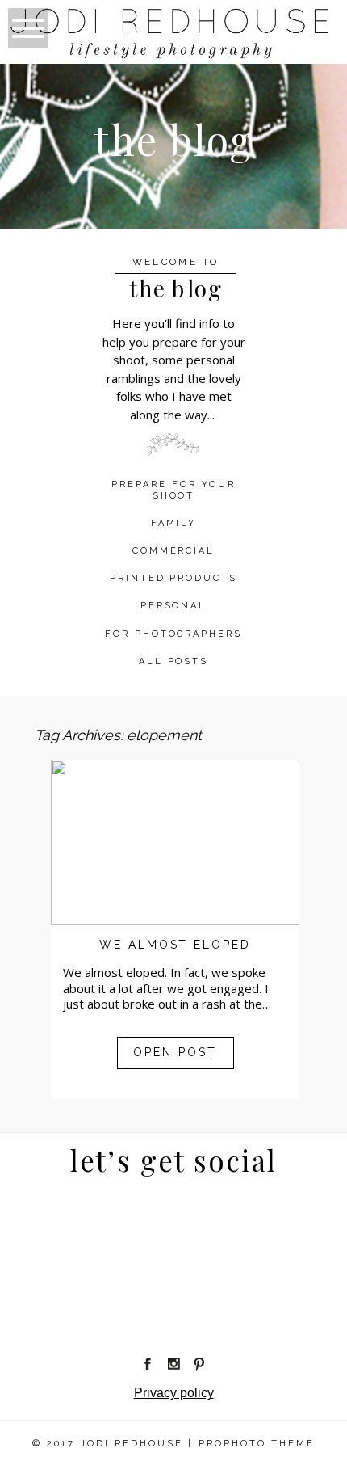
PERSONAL (173, 605)
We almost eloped (175, 944)
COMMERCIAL (173, 550)
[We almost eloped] (175, 842)
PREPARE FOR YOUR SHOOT (173, 489)
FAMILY (174, 523)
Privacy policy (174, 1393)
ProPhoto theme (257, 1443)
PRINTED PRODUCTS (174, 578)
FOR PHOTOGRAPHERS (174, 634)
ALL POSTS (174, 661)
